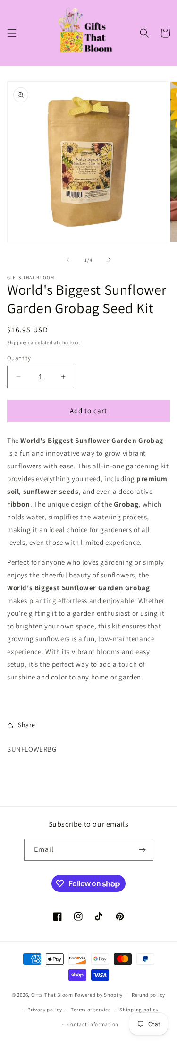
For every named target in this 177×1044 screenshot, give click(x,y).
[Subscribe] (142, 850)
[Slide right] (109, 259)
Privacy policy (44, 1009)
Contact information (92, 1024)
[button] (11, 33)
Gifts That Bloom (52, 995)
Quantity (19, 358)
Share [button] (26, 725)
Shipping (17, 343)
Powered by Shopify (99, 995)
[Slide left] (68, 259)
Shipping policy (139, 1009)
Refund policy (148, 995)
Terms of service (90, 1009)
